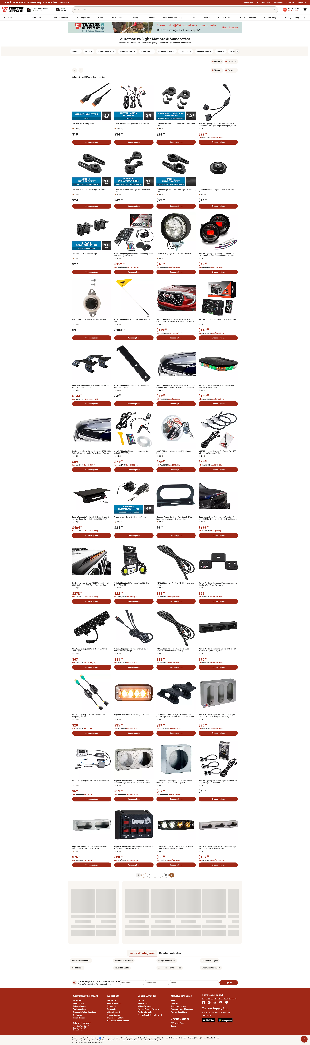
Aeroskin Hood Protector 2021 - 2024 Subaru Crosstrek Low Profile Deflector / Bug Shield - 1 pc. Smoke (91, 452)
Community (111, 1009)
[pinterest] (209, 1002)
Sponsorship (143, 1003)
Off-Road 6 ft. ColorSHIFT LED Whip (132, 320)
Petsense (290, 2)
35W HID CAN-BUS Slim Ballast (90, 781)
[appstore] (208, 1020)
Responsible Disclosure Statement (174, 1038)
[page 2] (171, 875)
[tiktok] (226, 1002)
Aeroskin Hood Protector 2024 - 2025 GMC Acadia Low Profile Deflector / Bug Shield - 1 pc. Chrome (175, 320)
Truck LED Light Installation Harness (131, 124)
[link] (121, 43)
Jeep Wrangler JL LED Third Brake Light (89, 650)
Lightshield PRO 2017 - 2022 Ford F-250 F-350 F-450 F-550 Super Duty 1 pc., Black (91, 584)
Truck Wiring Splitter (83, 124)
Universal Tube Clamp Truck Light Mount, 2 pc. (175, 125)
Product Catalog (113, 1015)
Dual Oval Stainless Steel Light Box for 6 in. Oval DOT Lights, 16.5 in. (90, 847)
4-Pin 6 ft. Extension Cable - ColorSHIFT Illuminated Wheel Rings (173, 650)
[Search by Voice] (274, 9)
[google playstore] (225, 1020)
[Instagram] (214, 1002)
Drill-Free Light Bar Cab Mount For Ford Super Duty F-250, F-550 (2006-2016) (90, 518)
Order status (248, 2)
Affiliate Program (144, 1006)
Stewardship (112, 1006)
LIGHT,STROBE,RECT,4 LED (131, 715)
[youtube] (220, 1002)
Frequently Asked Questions (84, 1012)
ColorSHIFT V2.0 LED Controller (217, 319)
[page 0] (138, 875)
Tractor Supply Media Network (150, 1015)
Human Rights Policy (99, 1040)
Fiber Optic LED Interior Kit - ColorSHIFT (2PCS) (131, 452)
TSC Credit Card (177, 1023)
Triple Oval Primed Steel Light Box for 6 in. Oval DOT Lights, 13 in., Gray (217, 716)
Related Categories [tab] (142, 953)
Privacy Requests (155, 1040)
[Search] (75, 9)
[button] (70, 2)
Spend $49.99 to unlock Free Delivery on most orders (30, 2)
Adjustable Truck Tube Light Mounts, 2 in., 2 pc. (176, 191)
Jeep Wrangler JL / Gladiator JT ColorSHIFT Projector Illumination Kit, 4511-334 (218, 254)
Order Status (78, 1000)
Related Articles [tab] (170, 953)
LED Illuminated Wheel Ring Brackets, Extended (131, 386)
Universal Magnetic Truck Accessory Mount (216, 191)
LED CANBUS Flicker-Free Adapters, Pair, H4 (88, 716)
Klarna (173, 1026)
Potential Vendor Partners (148, 1009)
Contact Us (77, 1015)
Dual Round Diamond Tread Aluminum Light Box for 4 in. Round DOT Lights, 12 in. (133, 782)
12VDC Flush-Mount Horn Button (89, 319)
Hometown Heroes (178, 1006)
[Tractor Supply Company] (13, 9)
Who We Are (111, 1000)
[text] (174, 43)
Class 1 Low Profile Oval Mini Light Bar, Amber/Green (216, 386)
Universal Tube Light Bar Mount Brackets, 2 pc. (133, 191)
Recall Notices (79, 1018)
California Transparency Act (129, 1038)
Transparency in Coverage (81, 1040)
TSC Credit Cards (263, 2)
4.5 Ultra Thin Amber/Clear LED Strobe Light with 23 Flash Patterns (175, 847)
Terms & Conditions (179, 1012)
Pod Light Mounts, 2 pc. (84, 254)
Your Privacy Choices (90, 1038)
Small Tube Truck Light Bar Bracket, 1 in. (91, 190)
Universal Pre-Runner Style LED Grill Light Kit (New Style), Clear (217, 452)
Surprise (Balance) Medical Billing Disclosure (203, 1038)
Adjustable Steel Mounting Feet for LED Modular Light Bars (91, 386)
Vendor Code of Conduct (116, 1040)
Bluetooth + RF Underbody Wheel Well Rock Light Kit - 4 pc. (133, 254)
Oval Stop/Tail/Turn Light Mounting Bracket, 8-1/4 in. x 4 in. (174, 518)
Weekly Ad (302, 2)
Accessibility (155, 1038)
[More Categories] (304, 17)
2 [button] (149, 875)
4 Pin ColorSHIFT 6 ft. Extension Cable (175, 584)
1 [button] (143, 875)
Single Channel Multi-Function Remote (174, 452)
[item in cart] (305, 10)
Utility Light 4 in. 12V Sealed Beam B (173, 254)
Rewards (174, 1003)
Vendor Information (145, 1012)
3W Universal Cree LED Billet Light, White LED (131, 584)
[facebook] (203, 1002)
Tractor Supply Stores (116, 1018)
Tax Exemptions (79, 1009)
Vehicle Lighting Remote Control (130, 517)
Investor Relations (114, 1003)
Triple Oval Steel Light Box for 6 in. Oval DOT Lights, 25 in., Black (217, 650)
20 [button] (166, 875)
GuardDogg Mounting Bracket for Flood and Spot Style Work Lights (218, 584)
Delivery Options (79, 1006)
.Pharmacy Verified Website (118, 1021)
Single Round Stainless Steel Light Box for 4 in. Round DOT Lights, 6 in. (174, 782)
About (173, 1000)
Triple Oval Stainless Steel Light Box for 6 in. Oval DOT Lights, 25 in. (217, 847)
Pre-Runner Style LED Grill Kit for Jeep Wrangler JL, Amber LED (218, 782)
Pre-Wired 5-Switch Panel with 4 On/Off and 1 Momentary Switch (133, 847)
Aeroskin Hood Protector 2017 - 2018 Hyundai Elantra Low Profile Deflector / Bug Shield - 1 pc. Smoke (175, 386)
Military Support (113, 1012)
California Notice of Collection (137, 1040)
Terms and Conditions (110, 1038)
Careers (141, 1000)
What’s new (278, 2)
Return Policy (78, 1003)
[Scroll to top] (304, 1039)
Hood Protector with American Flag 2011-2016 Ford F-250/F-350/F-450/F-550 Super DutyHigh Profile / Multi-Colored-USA (217, 518)
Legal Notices (145, 1038)
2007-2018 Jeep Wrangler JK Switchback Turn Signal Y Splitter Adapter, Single (217, 125)
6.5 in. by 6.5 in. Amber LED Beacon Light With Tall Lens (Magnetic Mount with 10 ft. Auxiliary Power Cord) (175, 716)
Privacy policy (77, 1038)
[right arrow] (237, 51)
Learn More (64, 2)
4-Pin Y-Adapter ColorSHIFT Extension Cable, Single (131, 650)
